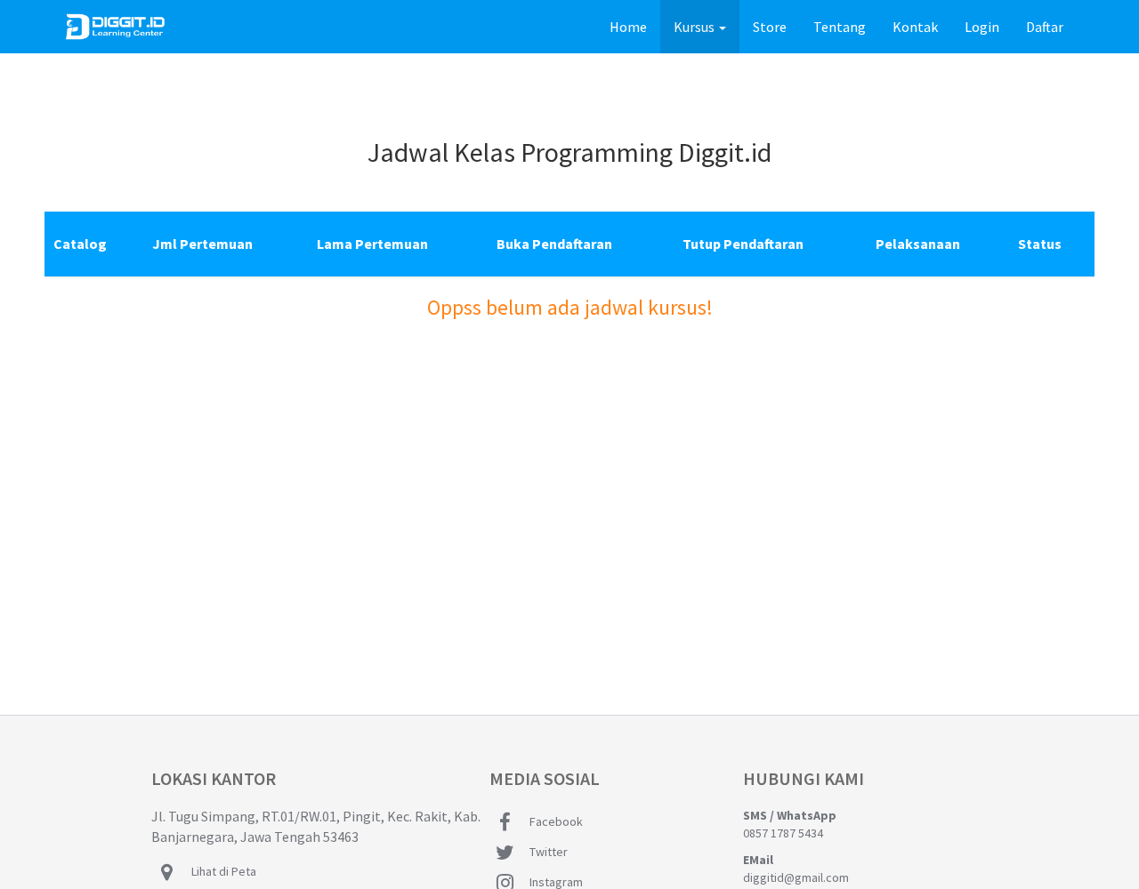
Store (770, 27)
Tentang (839, 27)
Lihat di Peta (223, 871)
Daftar (1044, 27)
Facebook (556, 821)
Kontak (915, 27)
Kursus (695, 27)
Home (635, 26)
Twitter (548, 852)
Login (982, 27)
